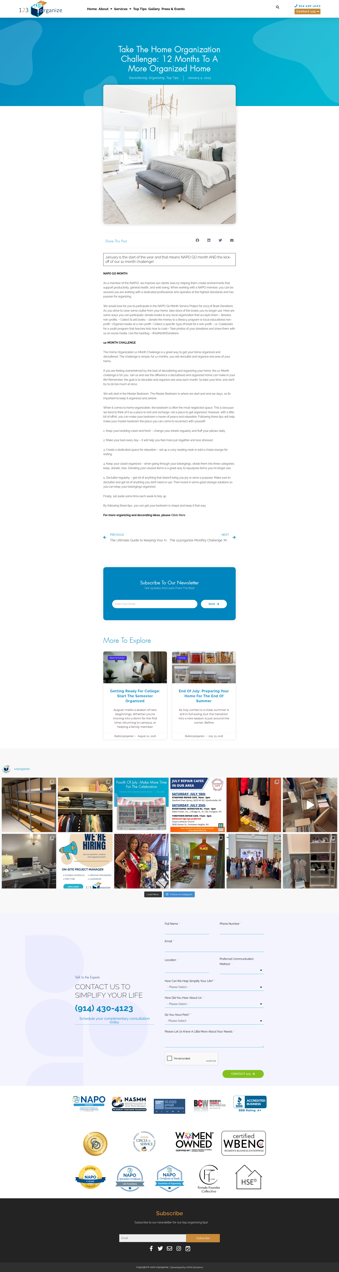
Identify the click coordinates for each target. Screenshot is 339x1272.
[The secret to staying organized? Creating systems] (85, 805)
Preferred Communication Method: (237, 961)
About (103, 9)
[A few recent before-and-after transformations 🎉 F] (29, 861)
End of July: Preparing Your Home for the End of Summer (204, 696)
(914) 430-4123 (104, 1008)
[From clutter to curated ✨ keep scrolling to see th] (310, 861)
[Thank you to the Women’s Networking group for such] (254, 861)
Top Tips (140, 9)
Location (171, 960)
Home (92, 9)
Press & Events (173, 9)
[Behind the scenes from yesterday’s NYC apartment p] (310, 805)
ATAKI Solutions (194, 1267)
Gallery (154, 9)
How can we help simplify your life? (189, 981)
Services (120, 9)
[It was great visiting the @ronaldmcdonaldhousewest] (197, 861)
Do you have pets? (177, 1014)
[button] (277, 7)
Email (169, 941)
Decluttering (138, 78)
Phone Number (230, 923)
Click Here (178, 515)
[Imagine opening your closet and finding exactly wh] (254, 805)
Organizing (157, 78)
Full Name (172, 923)
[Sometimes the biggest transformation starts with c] (29, 805)
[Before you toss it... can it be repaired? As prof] (197, 805)
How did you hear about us (183, 997)
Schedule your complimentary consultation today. (114, 1020)
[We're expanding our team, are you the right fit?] (85, 861)
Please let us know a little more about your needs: (199, 1031)
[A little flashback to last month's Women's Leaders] (141, 861)
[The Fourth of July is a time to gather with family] (141, 805)
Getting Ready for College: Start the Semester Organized (135, 696)
